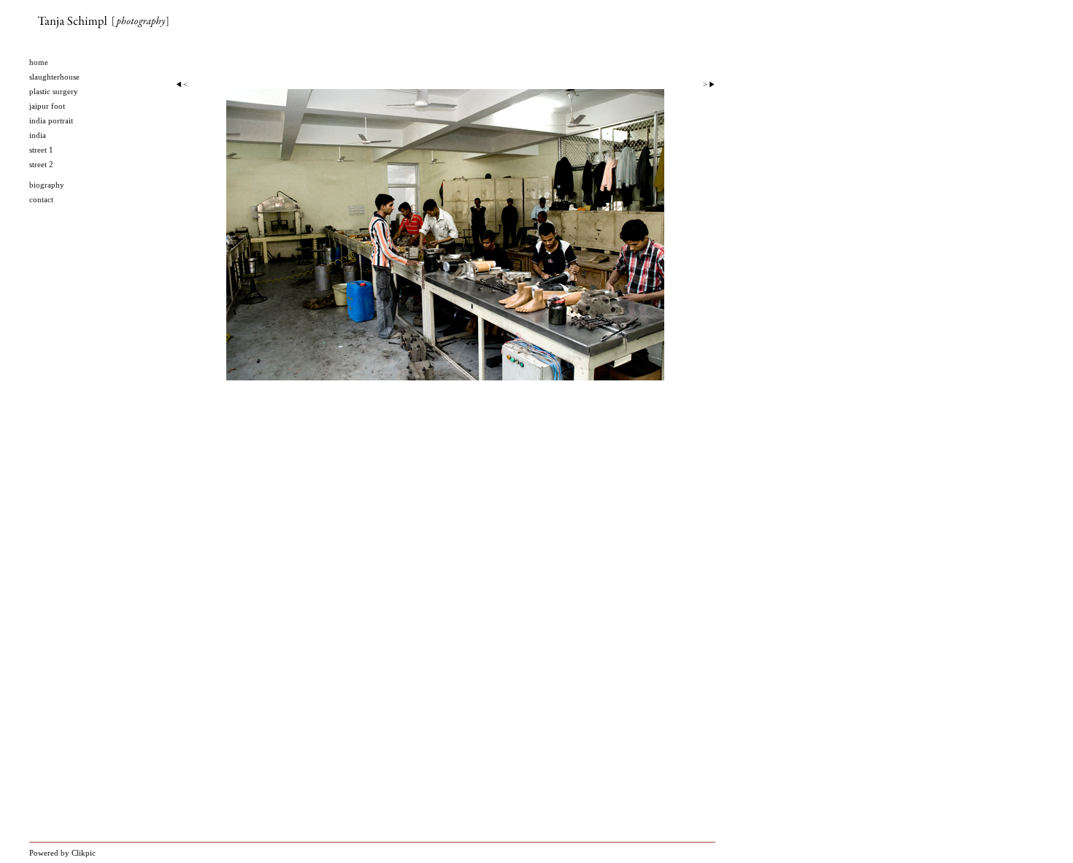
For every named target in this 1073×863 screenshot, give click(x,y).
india (37, 135)
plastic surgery (53, 91)
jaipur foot (47, 105)
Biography (46, 184)
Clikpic (84, 852)
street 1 (41, 149)
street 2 (41, 164)
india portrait (51, 120)
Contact (41, 199)
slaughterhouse (54, 76)
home (38, 62)
